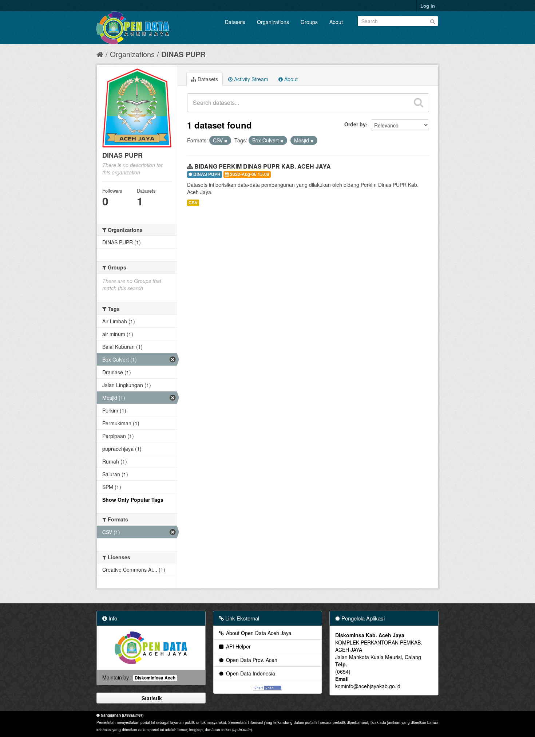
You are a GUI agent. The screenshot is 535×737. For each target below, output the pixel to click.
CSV (193, 203)
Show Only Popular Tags (132, 499)
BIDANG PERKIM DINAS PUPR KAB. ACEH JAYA (262, 166)
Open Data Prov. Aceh (251, 659)
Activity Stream (250, 79)
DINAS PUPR (183, 54)
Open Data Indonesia (250, 673)
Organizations (273, 21)
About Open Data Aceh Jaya (258, 632)
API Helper (238, 646)
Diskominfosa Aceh (155, 678)
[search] (418, 102)
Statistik (151, 698)
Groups (309, 21)
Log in (427, 5)
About (336, 21)
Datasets (235, 21)
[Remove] (225, 140)
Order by (355, 124)
